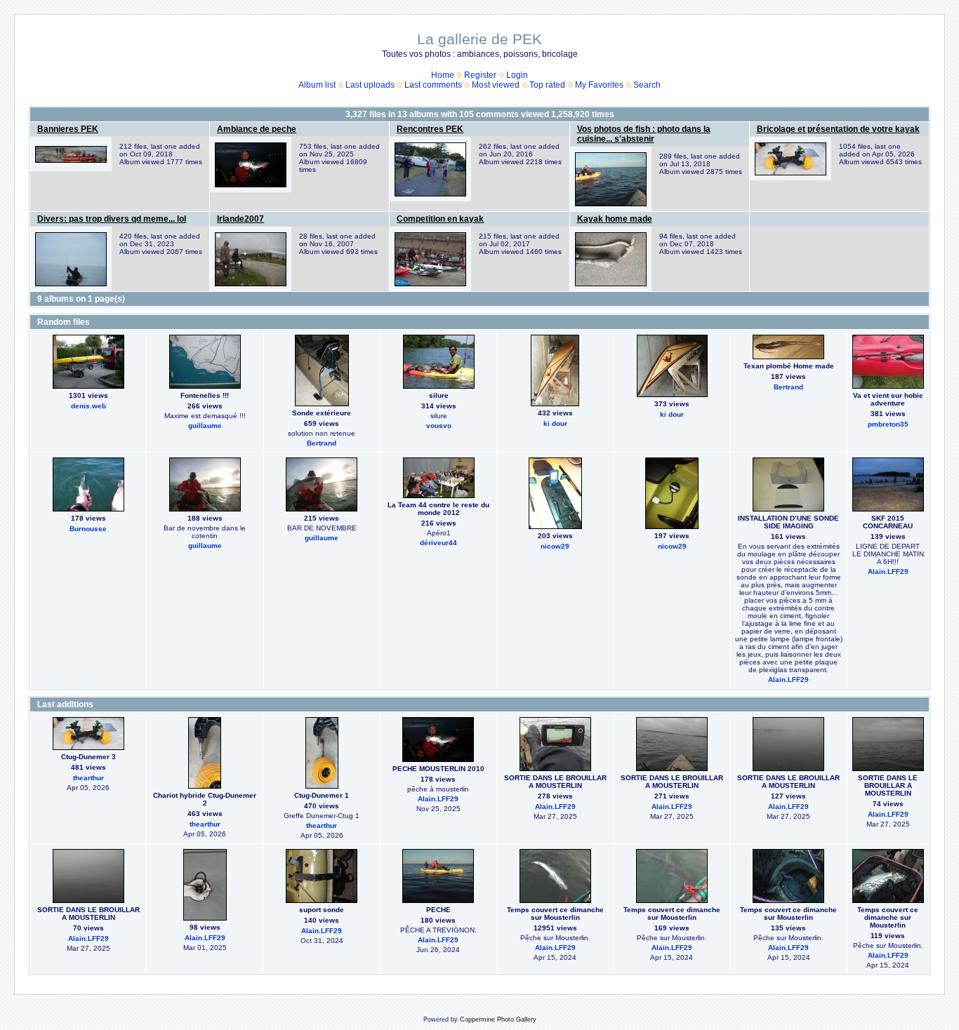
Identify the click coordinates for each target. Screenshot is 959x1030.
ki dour (555, 423)
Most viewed (496, 85)
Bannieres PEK (67, 129)
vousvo (438, 425)
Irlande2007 (240, 219)
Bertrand (321, 443)
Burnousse (88, 529)
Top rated (547, 85)
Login (517, 75)
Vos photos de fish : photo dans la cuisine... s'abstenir (643, 134)
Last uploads (370, 85)
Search (647, 85)
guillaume (205, 425)
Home (442, 75)
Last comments (433, 85)
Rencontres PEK (430, 129)
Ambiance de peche (256, 129)
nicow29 (555, 546)
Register (480, 75)
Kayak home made (614, 219)
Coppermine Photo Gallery (498, 1019)
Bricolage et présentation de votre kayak (838, 129)
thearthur (88, 778)
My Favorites (599, 85)
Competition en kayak (440, 219)
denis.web (88, 406)
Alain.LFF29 (788, 679)
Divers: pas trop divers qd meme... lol (111, 219)
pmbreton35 (888, 424)
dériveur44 (438, 543)
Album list (317, 85)
